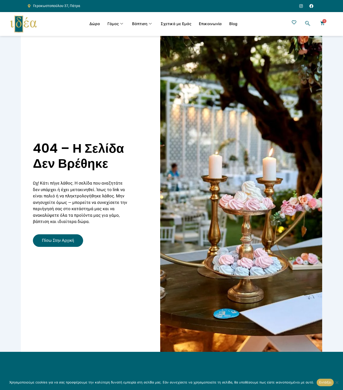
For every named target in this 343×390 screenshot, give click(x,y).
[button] (308, 24)
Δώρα (94, 23)
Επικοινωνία (210, 23)
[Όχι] (336, 382)
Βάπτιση (139, 23)
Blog (233, 23)
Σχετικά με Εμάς (176, 23)
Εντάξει (325, 382)
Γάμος (113, 23)
